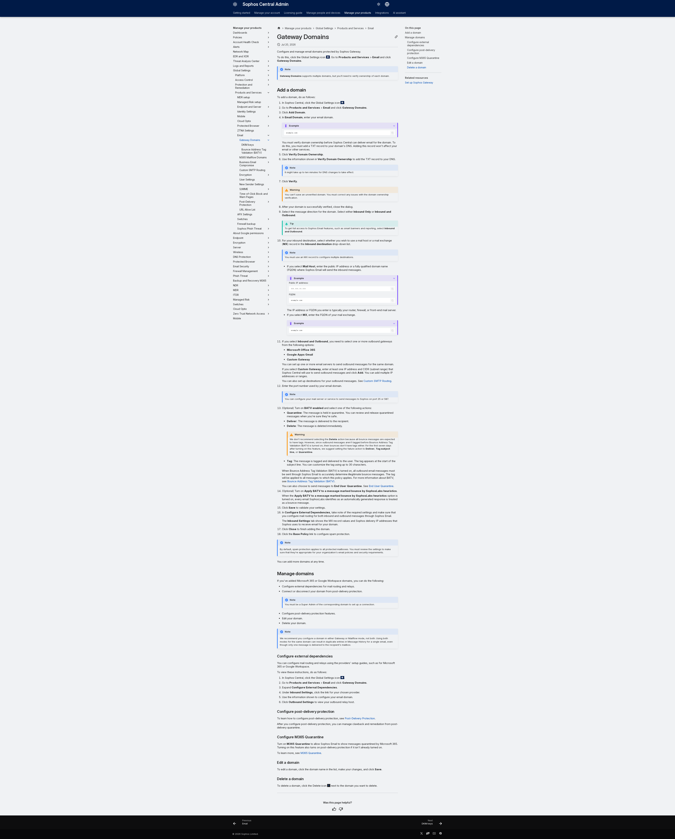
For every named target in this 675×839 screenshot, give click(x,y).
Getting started (241, 12)
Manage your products (358, 12)
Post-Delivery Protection (360, 718)
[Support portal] (428, 834)
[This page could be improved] (341, 809)
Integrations (382, 12)
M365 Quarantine (310, 753)
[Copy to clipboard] (392, 132)
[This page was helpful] (334, 809)
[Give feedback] (440, 834)
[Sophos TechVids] (434, 834)
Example (294, 125)
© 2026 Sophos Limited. (245, 834)
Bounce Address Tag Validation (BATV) (311, 481)
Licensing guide (293, 12)
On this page (413, 27)
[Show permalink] (396, 37)
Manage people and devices (323, 12)
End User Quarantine (381, 486)
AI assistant (399, 12)
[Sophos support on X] (421, 834)
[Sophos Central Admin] (235, 4)
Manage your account (267, 12)
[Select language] (387, 4)
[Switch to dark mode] (378, 4)
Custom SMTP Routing (377, 381)
